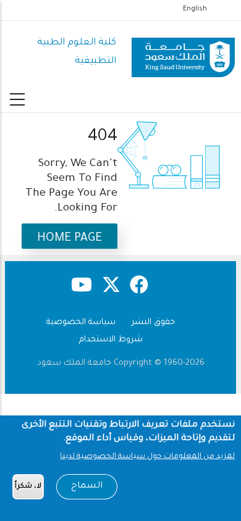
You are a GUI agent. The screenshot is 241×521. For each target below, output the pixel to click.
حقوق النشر (153, 322)
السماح (87, 486)
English (195, 9)
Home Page (69, 238)
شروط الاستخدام (111, 339)
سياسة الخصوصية (81, 322)
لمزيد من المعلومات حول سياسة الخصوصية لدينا (147, 456)
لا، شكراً (28, 487)
